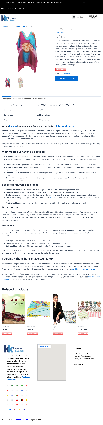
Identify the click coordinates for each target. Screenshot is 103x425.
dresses (53, 198)
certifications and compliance (83, 269)
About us (10, 9)
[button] (84, 1)
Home (2, 9)
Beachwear (21, 26)
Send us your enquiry (66, 79)
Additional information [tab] (22, 99)
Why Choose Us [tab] (39, 99)
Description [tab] (6, 99)
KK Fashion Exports (64, 126)
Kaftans (13, 126)
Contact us (19, 9)
